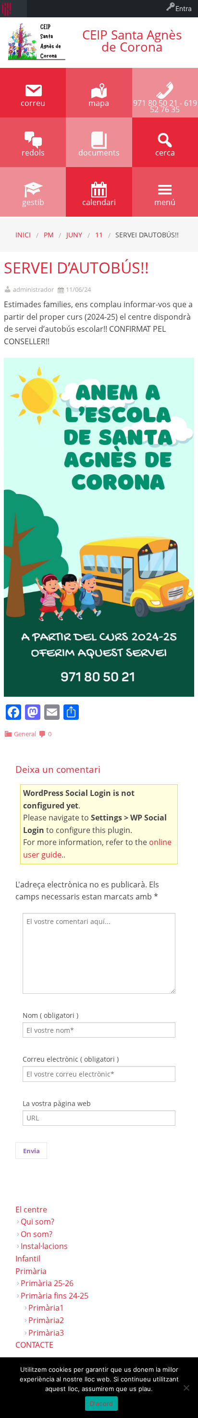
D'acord (101, 1403)
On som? (36, 1234)
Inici (23, 234)
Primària (31, 1271)
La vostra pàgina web (57, 1103)
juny (74, 234)
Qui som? (37, 1221)
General (25, 733)
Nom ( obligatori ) (50, 1015)
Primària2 (46, 1320)
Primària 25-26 (47, 1283)
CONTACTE (34, 1345)
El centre (31, 1209)
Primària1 (46, 1307)
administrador (33, 289)
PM (49, 234)
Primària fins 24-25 (54, 1295)
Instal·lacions (44, 1246)
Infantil (27, 1258)
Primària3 (46, 1332)
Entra (183, 8)
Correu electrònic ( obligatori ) (71, 1059)
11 (99, 234)
